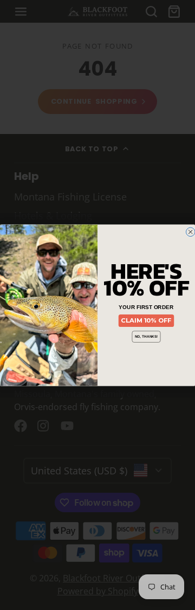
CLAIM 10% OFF (146, 320)
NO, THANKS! (146, 336)
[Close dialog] (190, 232)
